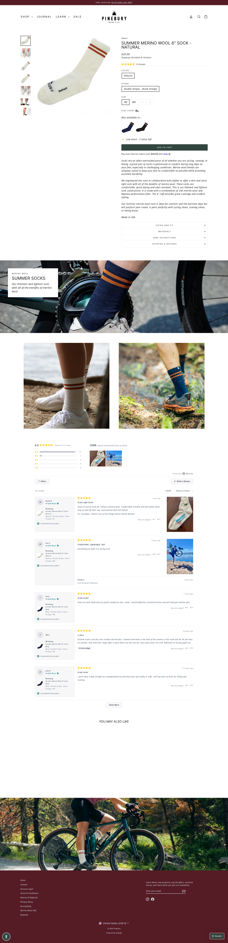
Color (125, 70)
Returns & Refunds (29, 897)
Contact (23, 884)
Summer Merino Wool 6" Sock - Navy (57, 611)
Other (125, 83)
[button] (133, 64)
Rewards (24, 914)
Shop (26, 16)
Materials (164, 231)
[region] (106, 458)
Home (124, 38)
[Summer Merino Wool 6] (128, 127)
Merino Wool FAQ (28, 910)
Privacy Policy (26, 902)
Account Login (26, 889)
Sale (77, 16)
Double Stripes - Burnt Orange (140, 88)
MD (134, 102)
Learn (62, 16)
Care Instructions (164, 237)
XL (150, 102)
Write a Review (184, 482)
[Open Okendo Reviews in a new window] (183, 473)
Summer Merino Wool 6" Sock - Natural (58, 515)
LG (142, 102)
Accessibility (25, 906)
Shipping (125, 57)
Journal (44, 16)
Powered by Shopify (114, 933)
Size (123, 97)
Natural (128, 75)
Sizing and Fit (164, 225)
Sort (169, 491)
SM (125, 102)
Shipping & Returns (164, 244)
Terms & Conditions (29, 893)
